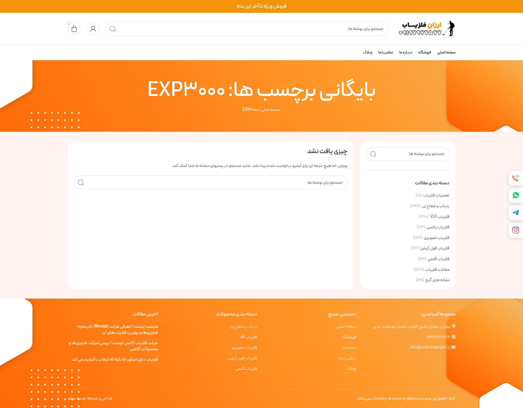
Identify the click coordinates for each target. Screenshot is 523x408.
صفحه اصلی (271, 110)
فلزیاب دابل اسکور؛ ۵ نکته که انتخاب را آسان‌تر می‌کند (115, 360)
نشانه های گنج (437, 280)
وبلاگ (351, 369)
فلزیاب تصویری (436, 238)
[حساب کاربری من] (93, 29)
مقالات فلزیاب (437, 270)
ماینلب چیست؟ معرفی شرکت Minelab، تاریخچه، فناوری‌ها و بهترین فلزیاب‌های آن (117, 330)
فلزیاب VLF (439, 217)
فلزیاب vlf (248, 337)
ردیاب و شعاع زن (435, 206)
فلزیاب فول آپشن (434, 248)
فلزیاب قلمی (438, 259)
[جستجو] (113, 29)
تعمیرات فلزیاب (436, 196)
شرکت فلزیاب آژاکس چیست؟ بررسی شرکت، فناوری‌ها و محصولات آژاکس (113, 346)
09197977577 (438, 337)
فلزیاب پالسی (438, 227)
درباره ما (349, 348)
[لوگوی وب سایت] (425, 28)
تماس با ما (347, 358)
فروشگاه (349, 337)
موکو (72, 398)
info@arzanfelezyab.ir (429, 347)
